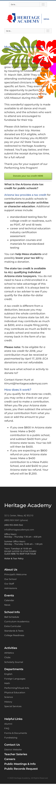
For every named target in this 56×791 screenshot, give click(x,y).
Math (7, 683)
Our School (10, 579)
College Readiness (14, 635)
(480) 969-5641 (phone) (16, 520)
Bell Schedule (11, 617)
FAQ (6, 728)
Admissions (10, 588)
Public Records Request (21, 768)
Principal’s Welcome (15, 574)
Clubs (7, 657)
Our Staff (9, 583)
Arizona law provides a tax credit (25, 194)
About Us (10, 569)
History (8, 701)
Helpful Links (13, 719)
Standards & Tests (14, 630)
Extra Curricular (12, 626)
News (7, 604)
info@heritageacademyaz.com (19, 529)
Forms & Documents (15, 733)
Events (9, 595)
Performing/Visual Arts (16, 688)
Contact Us (12, 744)
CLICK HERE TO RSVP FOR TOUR (20, 553)
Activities (10, 648)
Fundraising (10, 737)
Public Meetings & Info (20, 764)
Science (8, 697)
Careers (9, 759)
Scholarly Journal (13, 662)
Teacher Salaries (15, 754)
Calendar (9, 600)
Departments (13, 669)
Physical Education (14, 692)
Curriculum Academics (16, 621)
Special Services (13, 706)
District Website (13, 749)
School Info (12, 612)
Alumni (8, 723)
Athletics (9, 652)
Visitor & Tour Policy (13, 558)
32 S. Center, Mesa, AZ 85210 (18, 515)
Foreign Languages (14, 678)
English (8, 674)
